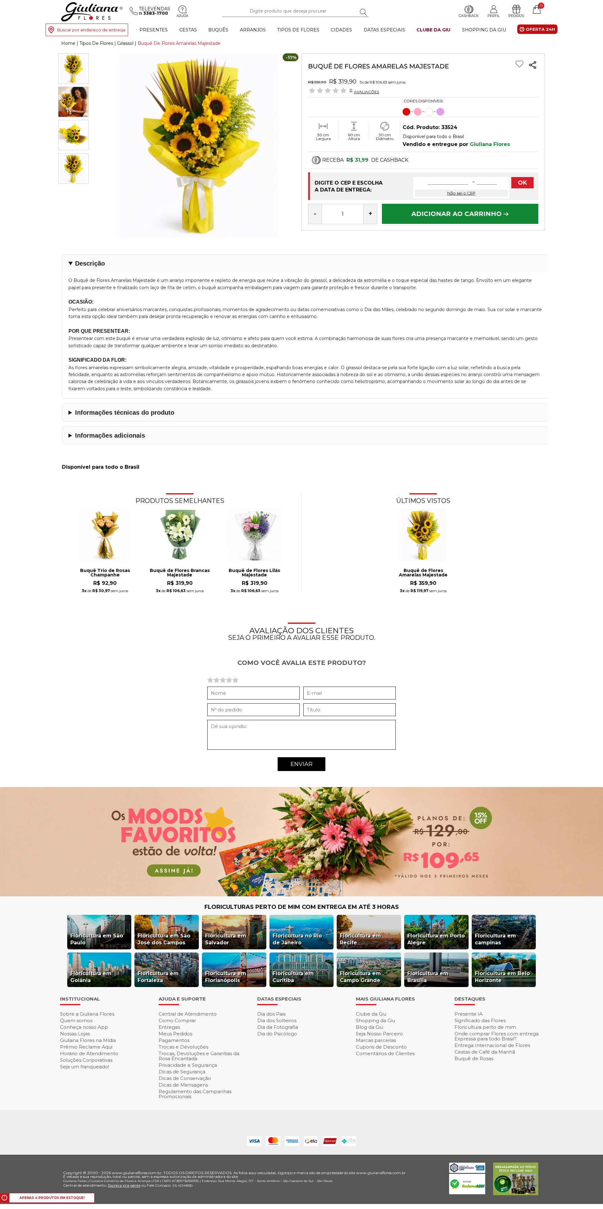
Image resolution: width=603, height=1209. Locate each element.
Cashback (469, 16)
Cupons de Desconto (381, 1047)
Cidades (341, 30)
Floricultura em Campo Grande (360, 976)
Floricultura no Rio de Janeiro (297, 939)
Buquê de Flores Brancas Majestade (180, 573)
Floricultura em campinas (495, 939)
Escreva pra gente (124, 1185)
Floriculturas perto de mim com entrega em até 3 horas (301, 907)
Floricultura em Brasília (427, 976)
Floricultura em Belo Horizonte (502, 976)
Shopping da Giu (484, 30)
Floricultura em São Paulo (96, 939)
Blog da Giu (369, 1027)
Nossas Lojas (75, 1034)
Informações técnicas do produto (124, 412)
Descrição (90, 263)
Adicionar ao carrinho (457, 214)
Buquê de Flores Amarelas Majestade (423, 573)
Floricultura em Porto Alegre (436, 939)
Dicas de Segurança (182, 1072)
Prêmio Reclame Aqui (86, 1047)
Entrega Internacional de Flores (492, 1045)
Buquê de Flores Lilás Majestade (254, 573)
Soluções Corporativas (86, 1060)
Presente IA (468, 1014)
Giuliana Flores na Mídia (88, 1040)
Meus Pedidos (175, 1034)
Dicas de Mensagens (183, 1085)
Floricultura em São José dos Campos (164, 939)
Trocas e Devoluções (183, 1047)
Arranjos (253, 30)
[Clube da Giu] (301, 895)
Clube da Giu (433, 30)
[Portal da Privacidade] (467, 1171)
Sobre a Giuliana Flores (87, 1014)
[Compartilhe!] (532, 66)
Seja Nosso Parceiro (379, 1034)
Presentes (153, 30)
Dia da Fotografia (277, 1027)
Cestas (188, 30)
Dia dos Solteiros (276, 1020)
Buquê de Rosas (473, 1058)
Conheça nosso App (84, 1027)
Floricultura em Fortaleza (158, 976)
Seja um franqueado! (84, 1067)
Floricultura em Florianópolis (225, 976)
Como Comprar (177, 1020)
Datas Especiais (384, 30)
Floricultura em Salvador (225, 939)
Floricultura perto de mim (485, 1027)
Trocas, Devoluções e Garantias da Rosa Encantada (199, 1055)
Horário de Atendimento (89, 1053)
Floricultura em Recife (360, 939)
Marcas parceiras (376, 1040)
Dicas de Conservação (185, 1078)
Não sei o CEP (461, 193)
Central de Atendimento (188, 1014)
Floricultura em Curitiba (293, 976)
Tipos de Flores (298, 30)
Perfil (493, 16)
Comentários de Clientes (385, 1053)
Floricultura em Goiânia (90, 976)
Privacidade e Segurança (188, 1065)
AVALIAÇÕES (366, 91)
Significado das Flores (480, 1020)
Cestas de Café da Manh (484, 1052)
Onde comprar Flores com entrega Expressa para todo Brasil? (496, 1036)
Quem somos (76, 1020)
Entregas (169, 1027)
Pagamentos (174, 1040)
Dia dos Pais (271, 1014)
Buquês (218, 30)
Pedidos (516, 16)
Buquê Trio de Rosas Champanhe (105, 573)
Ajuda (182, 16)
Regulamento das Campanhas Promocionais (195, 1093)
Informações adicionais (110, 435)
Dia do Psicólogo (277, 1034)
